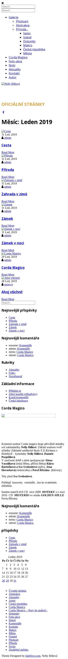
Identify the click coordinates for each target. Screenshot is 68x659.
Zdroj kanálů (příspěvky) (23, 394)
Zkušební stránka (18, 649)
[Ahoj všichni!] (10, 277)
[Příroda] (7, 155)
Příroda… (22, 29)
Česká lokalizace (18, 400)
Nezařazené (15, 376)
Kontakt (14, 73)
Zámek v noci (12, 243)
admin (7, 137)
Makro (27, 45)
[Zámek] (6, 204)
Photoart (22, 21)
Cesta (6, 145)
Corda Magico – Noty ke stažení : (28, 610)
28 (3, 580)
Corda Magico (18, 57)
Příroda (7, 169)
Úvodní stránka (17, 590)
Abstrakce (23, 25)
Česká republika (34, 49)
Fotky (12, 373)
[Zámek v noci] (10, 228)
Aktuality (15, 69)
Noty (12, 65)
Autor (13, 77)
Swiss (27, 33)
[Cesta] (6, 131)
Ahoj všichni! (11, 292)
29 (7, 580)
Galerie (13, 17)
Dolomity (29, 41)
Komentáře (25, 345)
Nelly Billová (19, 93)
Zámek (7, 218)
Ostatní (13, 636)
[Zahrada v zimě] (11, 180)
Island (27, 37)
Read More (7, 152)
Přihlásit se (15, 390)
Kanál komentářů (18, 397)
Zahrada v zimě (14, 194)
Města (27, 53)
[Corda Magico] (11, 253)
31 (14, 580)
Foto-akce (15, 61)
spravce (8, 284)
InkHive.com (32, 655)
